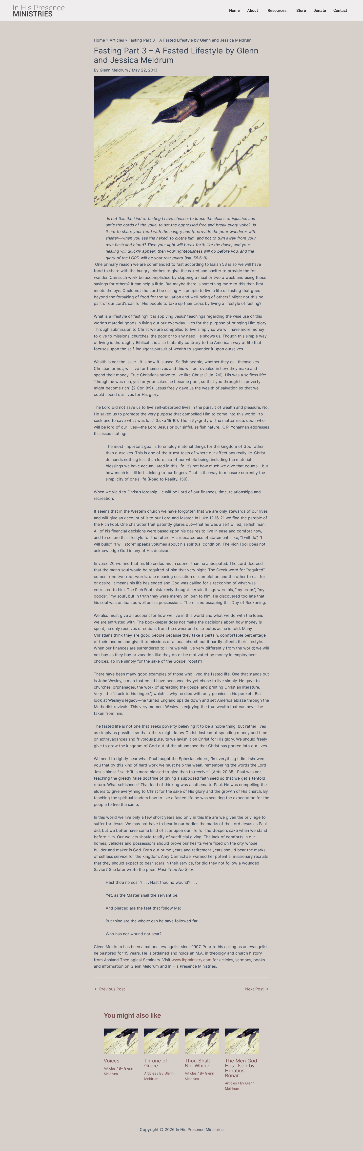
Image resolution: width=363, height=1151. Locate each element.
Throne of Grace (155, 1063)
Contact (340, 10)
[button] (253, 10)
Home (234, 10)
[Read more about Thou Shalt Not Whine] (202, 1040)
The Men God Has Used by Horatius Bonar (241, 1068)
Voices (111, 1061)
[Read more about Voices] (121, 1040)
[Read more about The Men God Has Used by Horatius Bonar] (242, 1040)
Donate (319, 10)
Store (301, 10)
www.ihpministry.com (191, 959)
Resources (277, 10)
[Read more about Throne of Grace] (161, 1040)
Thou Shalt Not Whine (197, 1063)
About (252, 10)
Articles (110, 1068)
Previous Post (109, 989)
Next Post (257, 989)
